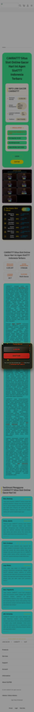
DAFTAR (16, 356)
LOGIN (16, 349)
